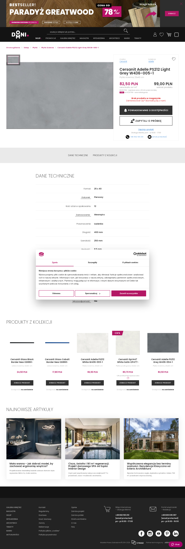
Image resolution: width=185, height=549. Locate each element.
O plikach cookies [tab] (130, 262)
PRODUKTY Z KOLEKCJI (105, 155)
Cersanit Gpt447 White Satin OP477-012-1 (127, 362)
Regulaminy (44, 511)
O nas (73, 523)
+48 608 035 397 (168, 515)
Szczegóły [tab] (92, 262)
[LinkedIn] (176, 535)
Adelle (151, 61)
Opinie (74, 507)
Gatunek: (85, 197)
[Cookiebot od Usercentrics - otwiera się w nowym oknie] (135, 254)
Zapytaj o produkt (146, 129)
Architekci (11, 523)
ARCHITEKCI (114, 38)
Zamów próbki (77, 515)
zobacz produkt (22, 383)
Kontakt (42, 507)
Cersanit (123, 61)
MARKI (127, 38)
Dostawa (42, 515)
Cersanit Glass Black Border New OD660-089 (22, 362)
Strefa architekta (78, 519)
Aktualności (12, 534)
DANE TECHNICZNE (78, 155)
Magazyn (10, 511)
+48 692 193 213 (136, 137)
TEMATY (137, 38)
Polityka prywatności (48, 534)
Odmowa (56, 293)
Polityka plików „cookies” (49, 531)
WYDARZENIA (99, 38)
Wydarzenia (12, 519)
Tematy (9, 527)
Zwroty (42, 523)
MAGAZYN (84, 38)
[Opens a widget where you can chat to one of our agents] (175, 544)
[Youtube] (159, 535)
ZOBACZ (172, 13)
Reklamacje (44, 527)
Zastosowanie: (83, 215)
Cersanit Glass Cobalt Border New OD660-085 (57, 362)
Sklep (8, 515)
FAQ (73, 527)
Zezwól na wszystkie (129, 293)
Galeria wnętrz (13, 507)
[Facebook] (141, 535)
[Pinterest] (167, 535)
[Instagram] (150, 535)
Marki (9, 531)
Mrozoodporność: (81, 301)
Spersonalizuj (91, 293)
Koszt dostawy (45, 519)
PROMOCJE (51, 38)
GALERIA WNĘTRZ (67, 38)
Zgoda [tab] (55, 262)
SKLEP (38, 38)
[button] (13, 60)
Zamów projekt (77, 511)
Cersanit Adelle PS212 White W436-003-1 (92, 361)
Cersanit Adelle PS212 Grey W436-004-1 (163, 361)
